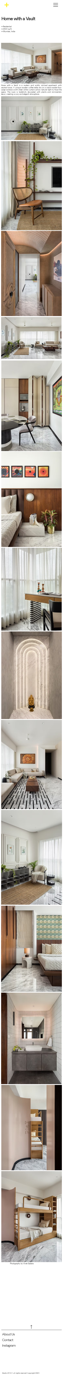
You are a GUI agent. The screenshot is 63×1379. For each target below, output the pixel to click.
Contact (7, 1339)
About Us (8, 1334)
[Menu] (55, 5)
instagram (9, 1345)
